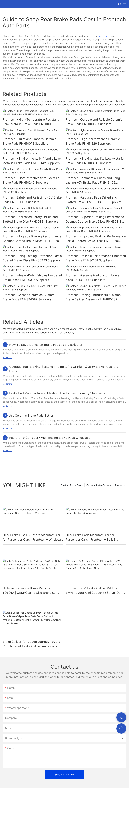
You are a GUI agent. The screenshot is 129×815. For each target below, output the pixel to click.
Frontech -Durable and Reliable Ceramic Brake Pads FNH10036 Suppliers (94, 122)
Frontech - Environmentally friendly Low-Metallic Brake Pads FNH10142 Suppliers (32, 161)
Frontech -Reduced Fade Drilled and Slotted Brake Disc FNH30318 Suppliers (93, 200)
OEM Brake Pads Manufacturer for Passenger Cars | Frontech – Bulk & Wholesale (91, 537)
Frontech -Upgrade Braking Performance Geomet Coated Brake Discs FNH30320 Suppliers (32, 239)
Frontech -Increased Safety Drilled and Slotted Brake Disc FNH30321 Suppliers (30, 219)
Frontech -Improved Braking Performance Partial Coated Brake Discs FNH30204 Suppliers (96, 239)
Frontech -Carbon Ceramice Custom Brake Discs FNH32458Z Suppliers (29, 297)
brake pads (104, 36)
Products (120, 485)
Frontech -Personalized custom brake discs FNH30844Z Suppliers (92, 278)
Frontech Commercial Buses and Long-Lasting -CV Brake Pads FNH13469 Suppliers (93, 180)
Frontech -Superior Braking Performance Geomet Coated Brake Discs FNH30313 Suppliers (95, 219)
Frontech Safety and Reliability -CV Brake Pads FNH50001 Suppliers (32, 200)
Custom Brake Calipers (98, 485)
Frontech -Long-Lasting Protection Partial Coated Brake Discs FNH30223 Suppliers (32, 258)
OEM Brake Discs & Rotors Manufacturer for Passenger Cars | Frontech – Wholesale (33, 537)
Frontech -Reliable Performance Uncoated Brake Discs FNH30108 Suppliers (96, 258)
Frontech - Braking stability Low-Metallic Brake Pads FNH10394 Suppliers (95, 161)
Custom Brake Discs (72, 485)
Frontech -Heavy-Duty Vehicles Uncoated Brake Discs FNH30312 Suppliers (32, 278)
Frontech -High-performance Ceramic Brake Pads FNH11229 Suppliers (93, 141)
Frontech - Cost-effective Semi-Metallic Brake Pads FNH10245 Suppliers (31, 180)
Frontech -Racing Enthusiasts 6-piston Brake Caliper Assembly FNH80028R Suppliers (93, 297)
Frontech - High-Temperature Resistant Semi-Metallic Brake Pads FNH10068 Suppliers (31, 122)
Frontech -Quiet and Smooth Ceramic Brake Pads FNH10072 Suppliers (29, 141)
